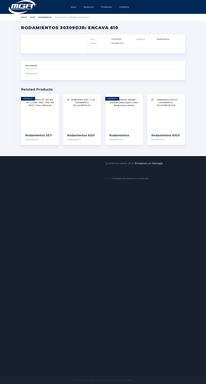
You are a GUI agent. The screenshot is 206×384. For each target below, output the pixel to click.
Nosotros (89, 6)
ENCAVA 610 (117, 43)
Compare (54, 108)
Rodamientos (45, 17)
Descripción (31, 65)
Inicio (73, 6)
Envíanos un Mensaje (149, 163)
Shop (32, 17)
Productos (106, 6)
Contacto (124, 6)
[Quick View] (54, 99)
